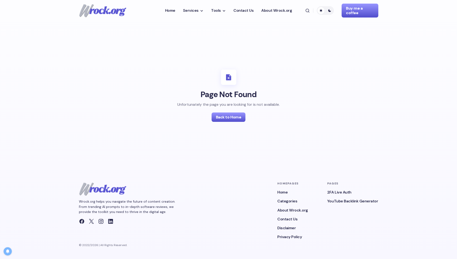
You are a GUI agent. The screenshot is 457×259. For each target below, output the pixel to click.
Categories (287, 201)
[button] (307, 10)
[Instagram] (101, 221)
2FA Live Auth (339, 192)
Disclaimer (286, 227)
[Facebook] (82, 221)
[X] (91, 221)
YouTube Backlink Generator (352, 201)
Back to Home (228, 117)
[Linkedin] (110, 221)
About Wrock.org (292, 210)
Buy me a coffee (354, 10)
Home (282, 192)
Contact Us (287, 219)
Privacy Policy (289, 236)
